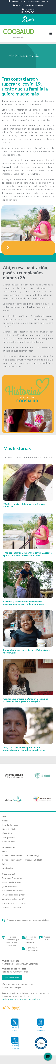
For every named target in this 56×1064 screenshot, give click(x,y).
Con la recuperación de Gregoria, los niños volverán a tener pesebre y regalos (25, 700)
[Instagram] (18, 1008)
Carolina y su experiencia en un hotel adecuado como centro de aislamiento (23, 602)
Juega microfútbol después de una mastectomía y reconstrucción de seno (24, 748)
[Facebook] (4, 1008)
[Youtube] (14, 1008)
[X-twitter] (9, 1008)
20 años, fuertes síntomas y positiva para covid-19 (25, 505)
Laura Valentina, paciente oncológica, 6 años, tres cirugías (27, 651)
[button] (50, 33)
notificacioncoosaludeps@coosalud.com (21, 999)
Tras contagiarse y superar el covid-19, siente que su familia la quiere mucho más (27, 554)
